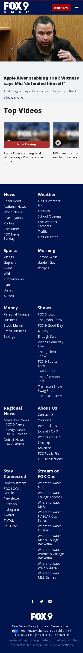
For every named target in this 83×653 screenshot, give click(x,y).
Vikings (9, 257)
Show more (13, 97)
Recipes (43, 268)
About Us (47, 408)
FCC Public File (48, 453)
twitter (41, 601)
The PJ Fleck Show (47, 353)
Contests (44, 420)
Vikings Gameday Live (50, 344)
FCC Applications (50, 459)
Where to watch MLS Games (50, 575)
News (9, 194)
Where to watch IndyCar (50, 528)
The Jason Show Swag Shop (50, 388)
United (8, 290)
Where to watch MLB (50, 504)
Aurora (9, 296)
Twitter (9, 515)
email (50, 601)
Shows (44, 307)
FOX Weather (48, 237)
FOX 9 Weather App (49, 203)
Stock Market (14, 325)
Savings (9, 336)
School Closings (49, 216)
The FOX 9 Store (50, 396)
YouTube (10, 526)
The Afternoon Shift (49, 378)
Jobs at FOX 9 (48, 431)
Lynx (7, 284)
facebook (32, 601)
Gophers (10, 262)
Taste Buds (46, 371)
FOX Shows (46, 314)
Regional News (13, 410)
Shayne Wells (47, 257)
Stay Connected (15, 473)
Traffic (42, 231)
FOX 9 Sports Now (47, 363)
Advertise (45, 448)
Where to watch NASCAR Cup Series (50, 516)
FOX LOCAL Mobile (12, 490)
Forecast (44, 210)
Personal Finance (16, 314)
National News (15, 206)
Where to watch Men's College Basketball (50, 539)
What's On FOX (49, 437)
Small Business (15, 331)
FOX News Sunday (11, 236)
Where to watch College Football (50, 495)
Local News (12, 201)
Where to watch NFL (50, 485)
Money (11, 307)
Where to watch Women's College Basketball (51, 553)
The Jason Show (50, 320)
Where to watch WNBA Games (50, 565)
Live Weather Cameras (47, 224)
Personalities (47, 425)
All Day (43, 331)
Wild (7, 273)
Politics (9, 223)
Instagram (11, 509)
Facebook (11, 504)
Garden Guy (46, 262)
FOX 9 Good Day (50, 325)
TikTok (9, 520)
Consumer (11, 229)
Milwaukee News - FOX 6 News (16, 422)
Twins (8, 268)
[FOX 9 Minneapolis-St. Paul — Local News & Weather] (17, 7)
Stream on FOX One (48, 473)
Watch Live (61, 7)
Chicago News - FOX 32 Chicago (15, 432)
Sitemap (44, 442)
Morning (46, 250)
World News (13, 212)
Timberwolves (14, 279)
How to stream (15, 483)
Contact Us (46, 414)
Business (10, 320)
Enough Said (47, 336)
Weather (47, 194)
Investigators (13, 217)
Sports (10, 250)
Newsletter (12, 498)
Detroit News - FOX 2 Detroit (15, 441)
